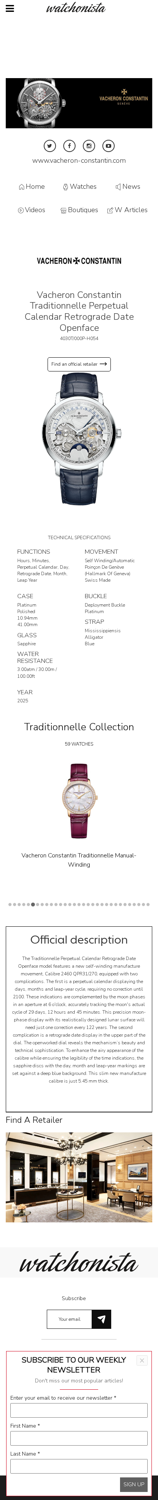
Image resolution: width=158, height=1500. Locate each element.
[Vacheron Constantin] (79, 260)
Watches (83, 186)
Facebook (69, 146)
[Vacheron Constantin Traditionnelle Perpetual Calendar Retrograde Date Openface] (79, 438)
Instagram (89, 146)
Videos (35, 210)
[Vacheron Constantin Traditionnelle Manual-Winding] (79, 801)
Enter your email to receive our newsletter (63, 1398)
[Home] (79, 7)
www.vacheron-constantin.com (79, 160)
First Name (25, 1426)
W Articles (131, 210)
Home (35, 186)
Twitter (50, 146)
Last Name (25, 1453)
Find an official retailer (74, 364)
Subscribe (74, 1298)
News (131, 186)
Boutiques (83, 210)
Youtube (108, 146)
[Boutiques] (79, 1177)
